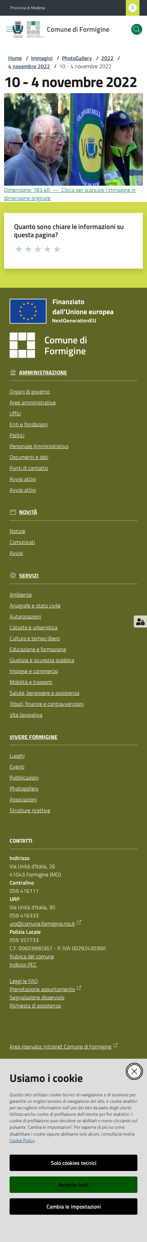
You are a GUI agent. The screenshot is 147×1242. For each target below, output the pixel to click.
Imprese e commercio (34, 671)
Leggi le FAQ (24, 981)
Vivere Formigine (33, 737)
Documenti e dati (29, 457)
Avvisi (16, 553)
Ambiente (21, 594)
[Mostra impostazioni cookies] (140, 621)
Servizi (29, 575)
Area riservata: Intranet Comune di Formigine (60, 1046)
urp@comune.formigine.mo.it (42, 923)
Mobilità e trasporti (31, 682)
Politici (17, 435)
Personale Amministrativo (39, 446)
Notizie (17, 531)
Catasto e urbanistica (33, 627)
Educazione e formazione (38, 649)
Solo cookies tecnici (73, 1163)
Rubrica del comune (32, 956)
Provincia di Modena (27, 8)
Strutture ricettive (30, 810)
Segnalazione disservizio (37, 997)
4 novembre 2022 (29, 66)
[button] (137, 29)
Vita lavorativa (26, 715)
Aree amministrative (33, 402)
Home (15, 58)
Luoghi (17, 756)
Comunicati (22, 542)
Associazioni (23, 799)
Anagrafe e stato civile (35, 605)
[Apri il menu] (9, 29)
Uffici (15, 413)
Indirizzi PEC (23, 964)
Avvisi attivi (23, 479)
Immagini (42, 58)
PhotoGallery (77, 58)
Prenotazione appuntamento (42, 989)
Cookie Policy (22, 1140)
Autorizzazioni (25, 616)
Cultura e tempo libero (35, 638)
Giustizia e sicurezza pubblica (42, 660)
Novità (28, 512)
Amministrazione (43, 372)
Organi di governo (30, 391)
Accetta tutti (74, 1185)
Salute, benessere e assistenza (44, 693)
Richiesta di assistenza (35, 1005)
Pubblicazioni (24, 777)
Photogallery (24, 788)
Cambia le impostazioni (73, 1206)
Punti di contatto (29, 468)
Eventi (17, 766)
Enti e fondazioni (29, 424)
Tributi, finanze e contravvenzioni (47, 704)
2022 (107, 58)
